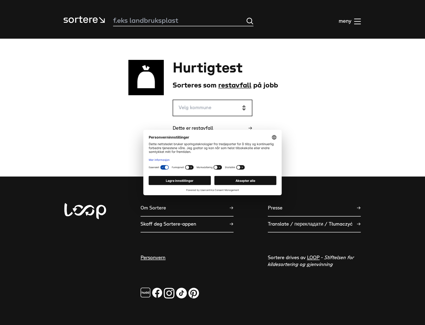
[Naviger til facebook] (145, 292)
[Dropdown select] (212, 108)
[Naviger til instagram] (169, 293)
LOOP (313, 258)
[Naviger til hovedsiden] (85, 233)
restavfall (234, 85)
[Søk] (249, 21)
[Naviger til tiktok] (181, 293)
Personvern (153, 258)
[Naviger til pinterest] (193, 293)
